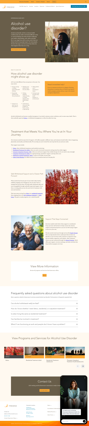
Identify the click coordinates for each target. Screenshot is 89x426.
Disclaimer (12, 423)
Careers (48, 1)
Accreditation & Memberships (54, 408)
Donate (54, 1)
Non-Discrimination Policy (27, 423)
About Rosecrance (60, 6)
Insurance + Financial (40, 1)
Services (31, 6)
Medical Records (51, 411)
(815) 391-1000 (7, 416)
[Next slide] (83, 366)
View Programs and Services (18, 49)
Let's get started (44, 390)
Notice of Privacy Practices (18, 423)
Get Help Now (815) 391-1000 (79, 6)
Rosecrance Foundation (24, 1)
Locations (36, 6)
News (48, 405)
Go (44, 275)
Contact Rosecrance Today (10, 418)
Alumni (32, 1)
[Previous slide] (78, 366)
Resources (42, 6)
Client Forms (50, 415)
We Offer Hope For (23, 6)
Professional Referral (50, 6)
